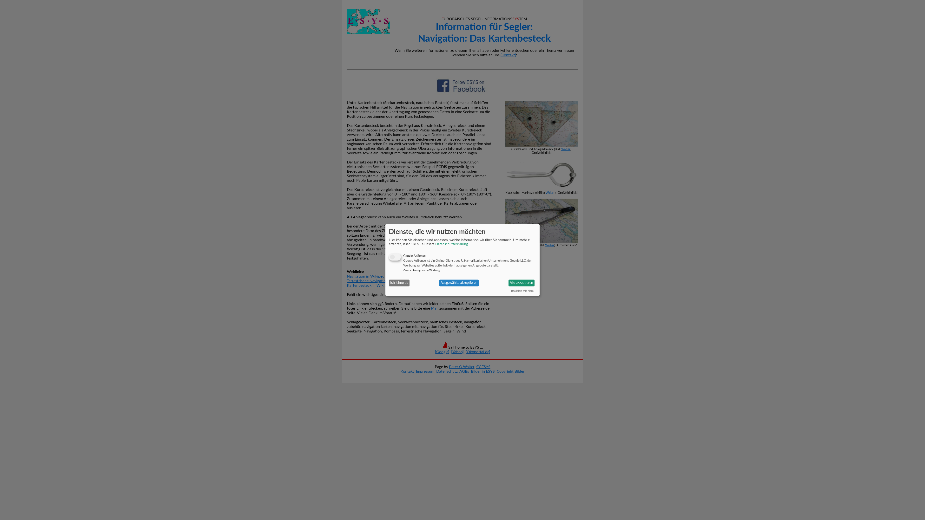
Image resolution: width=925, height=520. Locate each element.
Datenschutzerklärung (451, 244)
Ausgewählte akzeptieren (459, 283)
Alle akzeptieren (521, 283)
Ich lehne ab (399, 283)
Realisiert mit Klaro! (522, 290)
